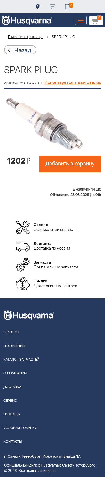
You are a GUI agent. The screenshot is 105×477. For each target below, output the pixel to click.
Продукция (14, 346)
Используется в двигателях (72, 82)
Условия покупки (20, 428)
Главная (11, 332)
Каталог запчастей (21, 359)
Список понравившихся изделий (67, 6)
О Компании (15, 373)
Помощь (12, 414)
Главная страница (25, 37)
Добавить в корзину (70, 164)
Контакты (52, 6)
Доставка (37, 6)
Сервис (10, 400)
